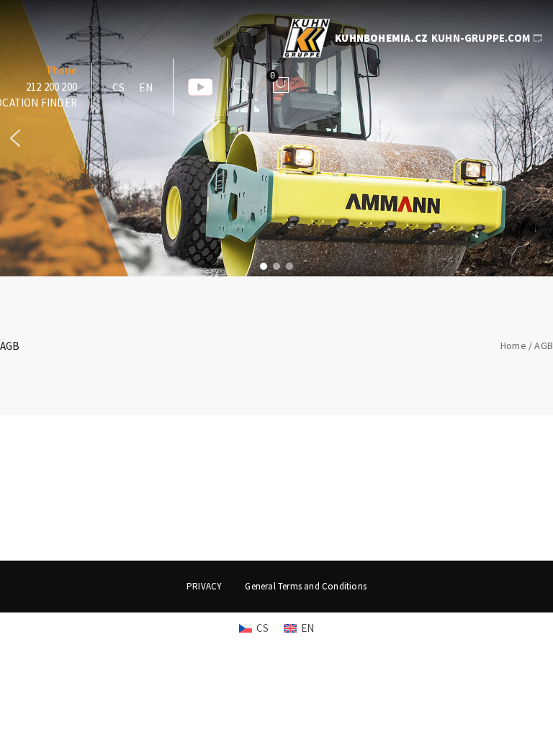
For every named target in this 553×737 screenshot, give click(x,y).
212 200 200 (51, 87)
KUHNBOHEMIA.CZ (381, 38)
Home (513, 345)
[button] (15, 138)
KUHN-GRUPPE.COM (480, 38)
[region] (276, 138)
